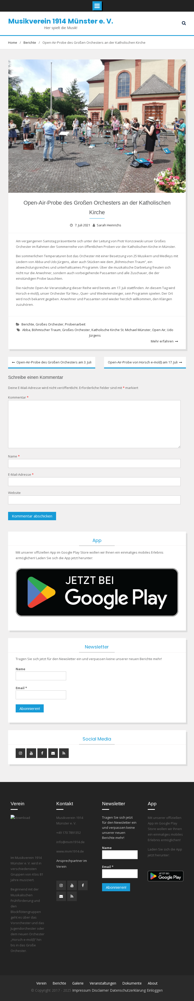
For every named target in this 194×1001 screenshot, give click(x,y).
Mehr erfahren (162, 341)
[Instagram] (20, 753)
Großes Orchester (49, 324)
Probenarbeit (75, 324)
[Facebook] (42, 753)
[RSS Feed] (64, 753)
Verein (41, 983)
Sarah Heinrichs (109, 225)
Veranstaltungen (103, 983)
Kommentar (18, 397)
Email (21, 688)
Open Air (158, 330)
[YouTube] (31, 753)
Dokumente (132, 983)
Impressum (82, 990)
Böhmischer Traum (46, 330)
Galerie (78, 983)
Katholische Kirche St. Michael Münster (121, 330)
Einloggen (155, 990)
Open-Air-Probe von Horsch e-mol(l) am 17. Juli (143, 362)
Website (14, 492)
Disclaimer (101, 990)
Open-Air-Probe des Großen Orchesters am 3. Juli (53, 362)
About (153, 983)
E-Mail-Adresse (21, 474)
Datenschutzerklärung (128, 990)
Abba (26, 330)
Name (14, 456)
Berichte (27, 324)
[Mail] (53, 753)
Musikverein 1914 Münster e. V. (60, 21)
